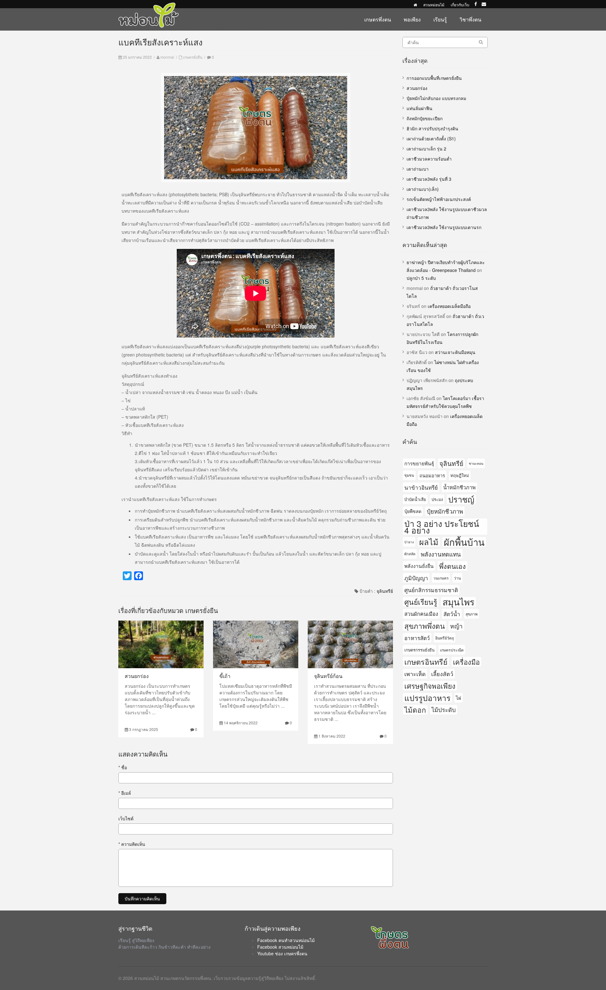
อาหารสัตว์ (417, 638)
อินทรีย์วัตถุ (444, 637)
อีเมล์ (124, 793)
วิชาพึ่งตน (470, 19)
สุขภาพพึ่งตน (424, 626)
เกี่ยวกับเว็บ (460, 4)
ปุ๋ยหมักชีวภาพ (445, 511)
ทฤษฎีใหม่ (459, 475)
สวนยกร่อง (137, 676)
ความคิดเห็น (131, 844)
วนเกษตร (441, 577)
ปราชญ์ (461, 499)
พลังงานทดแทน (441, 554)
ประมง (437, 499)
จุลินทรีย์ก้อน (328, 676)
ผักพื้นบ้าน (464, 542)
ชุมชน (409, 475)
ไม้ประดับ (443, 709)
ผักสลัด (409, 553)
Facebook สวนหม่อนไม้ (280, 947)
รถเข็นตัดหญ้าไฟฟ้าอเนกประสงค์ (439, 199)
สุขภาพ (472, 613)
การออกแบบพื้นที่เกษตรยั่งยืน (434, 78)
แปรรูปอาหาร (427, 697)
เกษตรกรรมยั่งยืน (419, 650)
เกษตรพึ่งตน (377, 19)
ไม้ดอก (415, 709)
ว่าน (457, 577)
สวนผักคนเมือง (421, 613)
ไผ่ (458, 697)
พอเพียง (412, 19)
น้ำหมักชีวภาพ (459, 487)
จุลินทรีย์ (385, 591)
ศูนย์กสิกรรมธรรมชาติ (431, 590)
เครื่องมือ (466, 662)
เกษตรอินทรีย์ (426, 662)
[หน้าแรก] (415, 5)
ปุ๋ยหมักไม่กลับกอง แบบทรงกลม (436, 98)
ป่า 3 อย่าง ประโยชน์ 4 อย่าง (441, 526)
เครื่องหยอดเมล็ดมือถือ (449, 306)
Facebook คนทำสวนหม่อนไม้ (286, 940)
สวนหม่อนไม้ (433, 4)
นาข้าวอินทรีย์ (421, 487)
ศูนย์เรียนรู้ (420, 602)
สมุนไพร (458, 602)
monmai (167, 57)
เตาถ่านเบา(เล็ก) (423, 189)
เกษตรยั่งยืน (192, 57)
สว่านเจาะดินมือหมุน (455, 352)
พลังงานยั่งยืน (419, 565)
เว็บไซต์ (126, 818)
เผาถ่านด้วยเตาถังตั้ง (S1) (431, 138)
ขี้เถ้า (224, 676)
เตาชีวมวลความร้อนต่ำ (429, 159)
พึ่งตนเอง (452, 566)
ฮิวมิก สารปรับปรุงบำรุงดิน (432, 128)
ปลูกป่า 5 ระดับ (421, 278)
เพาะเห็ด (415, 673)
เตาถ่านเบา (418, 169)
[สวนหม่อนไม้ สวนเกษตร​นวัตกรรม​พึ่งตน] (148, 6)
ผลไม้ (428, 542)
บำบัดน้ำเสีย (415, 499)
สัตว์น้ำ (451, 614)
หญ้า (456, 626)
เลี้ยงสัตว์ (442, 673)
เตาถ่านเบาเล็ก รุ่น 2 (426, 148)
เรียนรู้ (440, 19)
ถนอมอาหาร (432, 475)
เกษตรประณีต (452, 649)
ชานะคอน (476, 463)
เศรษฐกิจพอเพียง (429, 686)
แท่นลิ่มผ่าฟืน (419, 108)
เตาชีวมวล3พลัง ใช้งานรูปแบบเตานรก (444, 227)
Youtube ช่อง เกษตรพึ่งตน (282, 953)
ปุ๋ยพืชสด (412, 511)
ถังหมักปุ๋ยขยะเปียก (425, 118)
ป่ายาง (409, 541)
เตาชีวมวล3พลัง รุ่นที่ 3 (429, 179)
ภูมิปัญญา (416, 578)
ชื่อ (122, 767)
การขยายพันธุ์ (419, 463)
